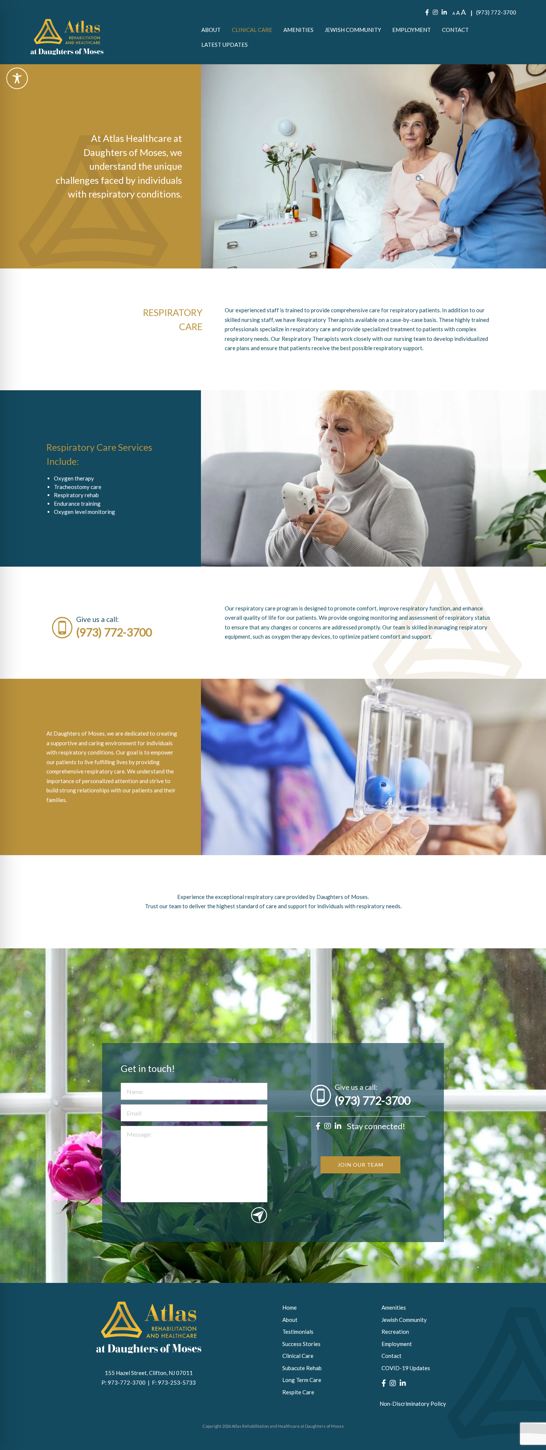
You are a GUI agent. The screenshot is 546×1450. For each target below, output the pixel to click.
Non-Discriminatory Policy (413, 1403)
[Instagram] (435, 12)
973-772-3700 (128, 1382)
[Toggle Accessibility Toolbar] (17, 78)
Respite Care (298, 1392)
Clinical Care (252, 29)
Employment (411, 29)
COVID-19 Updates (405, 1368)
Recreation (395, 1331)
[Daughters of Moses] (67, 37)
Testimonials (297, 1331)
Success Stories (301, 1343)
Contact (455, 29)
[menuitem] (211, 29)
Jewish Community (353, 29)
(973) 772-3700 (496, 12)
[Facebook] (427, 12)
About (211, 29)
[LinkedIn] (444, 12)
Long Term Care (301, 1379)
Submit (259, 1215)
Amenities (298, 29)
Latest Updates (224, 44)
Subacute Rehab (302, 1368)
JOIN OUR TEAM (360, 1164)
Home (289, 1307)
